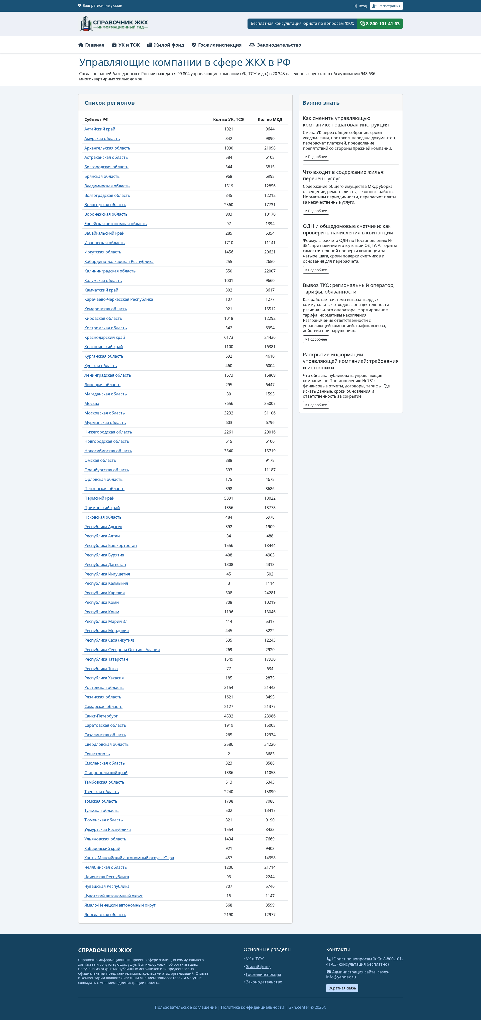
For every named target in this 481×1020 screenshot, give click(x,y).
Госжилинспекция (219, 45)
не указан (113, 5)
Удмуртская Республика (107, 829)
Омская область (100, 460)
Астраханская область (106, 157)
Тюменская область (103, 820)
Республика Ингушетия (107, 574)
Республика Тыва (101, 668)
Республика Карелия (104, 593)
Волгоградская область (107, 195)
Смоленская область (104, 763)
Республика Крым (101, 612)
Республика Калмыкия (106, 583)
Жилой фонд (168, 45)
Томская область (100, 801)
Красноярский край (103, 346)
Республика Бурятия (104, 555)
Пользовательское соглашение (186, 1007)
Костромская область (105, 328)
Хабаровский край (102, 848)
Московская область (104, 413)
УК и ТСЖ (128, 45)
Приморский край (102, 507)
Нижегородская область (108, 432)
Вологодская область (105, 204)
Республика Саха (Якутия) (109, 640)
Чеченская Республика (106, 877)
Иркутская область (103, 252)
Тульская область (101, 810)
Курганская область (104, 356)
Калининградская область (110, 271)
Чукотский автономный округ (113, 896)
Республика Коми (101, 602)
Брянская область (102, 176)
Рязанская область (103, 697)
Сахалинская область (105, 735)
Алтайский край (99, 129)
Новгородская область (106, 441)
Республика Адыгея (103, 526)
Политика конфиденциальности (252, 1007)
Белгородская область (106, 167)
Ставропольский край (106, 772)
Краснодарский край (104, 337)
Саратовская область (105, 725)
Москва (91, 403)
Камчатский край (101, 290)
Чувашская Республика (107, 886)
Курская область (100, 365)
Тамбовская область (104, 782)
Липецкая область (102, 384)
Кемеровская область (105, 309)
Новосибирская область (108, 451)
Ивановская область (104, 242)
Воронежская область (106, 214)
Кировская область (103, 318)
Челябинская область (105, 867)
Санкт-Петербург (101, 716)
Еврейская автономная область (115, 223)
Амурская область (102, 138)
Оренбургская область (106, 470)
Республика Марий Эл (106, 621)
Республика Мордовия (106, 630)
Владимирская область (107, 186)
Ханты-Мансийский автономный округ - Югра (129, 857)
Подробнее (317, 156)
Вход (362, 6)
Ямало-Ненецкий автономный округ (120, 905)
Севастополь (97, 754)
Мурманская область (105, 422)
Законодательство (278, 45)
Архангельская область (107, 148)
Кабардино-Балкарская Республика (119, 261)
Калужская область (103, 280)
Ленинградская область (107, 375)
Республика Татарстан (106, 659)
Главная (94, 45)
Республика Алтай (102, 536)
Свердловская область (106, 744)
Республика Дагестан (105, 564)
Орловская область (103, 479)
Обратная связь (342, 988)
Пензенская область (104, 488)
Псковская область (103, 517)
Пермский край (99, 498)
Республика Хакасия (104, 678)
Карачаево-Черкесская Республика (118, 299)
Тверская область (101, 791)
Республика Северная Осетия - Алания (122, 649)
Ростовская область (104, 687)
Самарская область (103, 706)
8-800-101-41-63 (382, 24)
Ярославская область (105, 914)
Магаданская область (105, 394)
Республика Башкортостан (110, 545)
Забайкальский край (104, 233)
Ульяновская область (105, 839)
